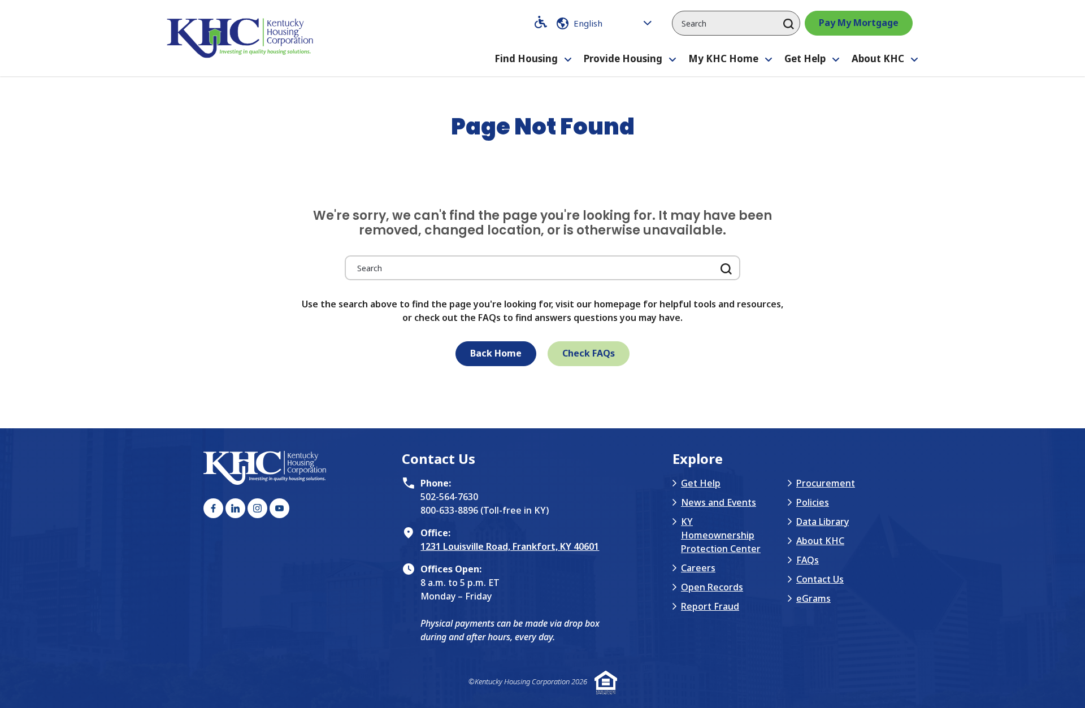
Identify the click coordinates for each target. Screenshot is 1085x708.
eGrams (813, 598)
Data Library (822, 521)
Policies (812, 502)
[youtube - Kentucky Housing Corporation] (279, 508)
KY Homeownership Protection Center (721, 535)
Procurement (825, 483)
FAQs (807, 560)
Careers (698, 568)
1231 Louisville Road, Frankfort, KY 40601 (509, 546)
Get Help (805, 58)
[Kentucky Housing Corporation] (242, 38)
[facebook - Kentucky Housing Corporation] (213, 508)
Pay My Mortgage (859, 22)
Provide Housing (623, 58)
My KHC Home (723, 58)
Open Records (712, 587)
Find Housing (526, 58)
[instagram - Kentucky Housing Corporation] (257, 508)
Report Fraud (710, 606)
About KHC (878, 58)
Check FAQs (588, 353)
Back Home (496, 353)
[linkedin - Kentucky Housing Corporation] (235, 508)
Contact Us (820, 579)
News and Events (718, 502)
